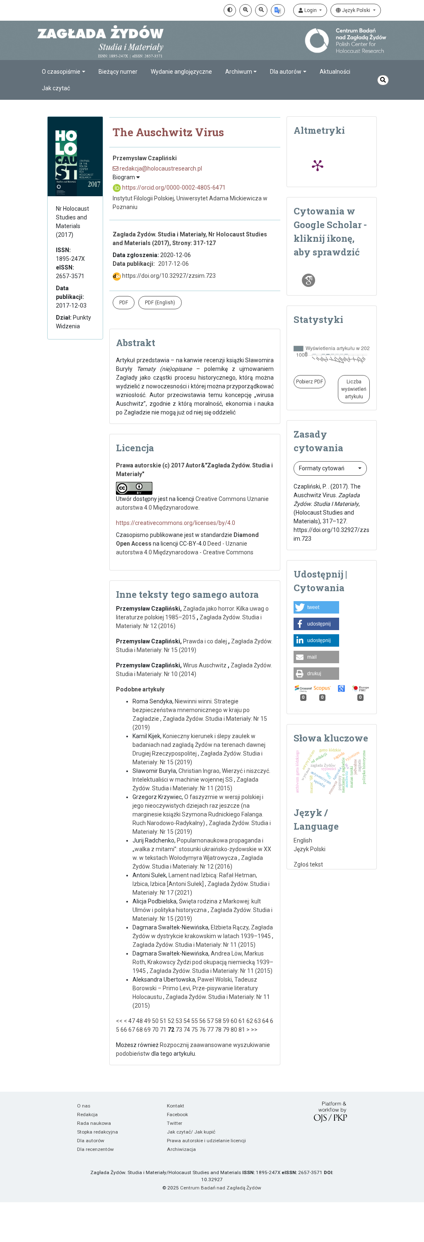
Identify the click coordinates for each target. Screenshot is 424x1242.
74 (186, 1029)
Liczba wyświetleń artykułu (353, 389)
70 (155, 1029)
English (303, 840)
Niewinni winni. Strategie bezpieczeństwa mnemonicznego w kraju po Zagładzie (191, 710)
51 (163, 1021)
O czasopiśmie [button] (61, 71)
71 (163, 1029)
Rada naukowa (94, 1123)
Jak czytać (56, 88)
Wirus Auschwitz (205, 665)
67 (131, 1029)
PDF (123, 303)
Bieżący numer (118, 71)
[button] (316, 607)
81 (241, 1029)
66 (123, 1029)
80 (234, 1029)
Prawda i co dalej (205, 641)
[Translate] (278, 10)
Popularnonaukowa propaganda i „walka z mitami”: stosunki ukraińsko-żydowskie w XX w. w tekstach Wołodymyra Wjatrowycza (201, 849)
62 (249, 1021)
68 (139, 1029)
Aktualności (335, 71)
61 (241, 1021)
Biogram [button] (124, 177)
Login (310, 10)
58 (218, 1021)
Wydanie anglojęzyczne (181, 71)
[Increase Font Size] (245, 10)
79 (226, 1029)
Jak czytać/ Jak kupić (191, 1132)
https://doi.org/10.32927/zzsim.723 (168, 275)
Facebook (177, 1114)
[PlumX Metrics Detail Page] (317, 165)
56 (202, 1021)
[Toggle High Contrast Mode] (230, 10)
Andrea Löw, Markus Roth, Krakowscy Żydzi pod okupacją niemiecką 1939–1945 (202, 962)
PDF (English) (160, 303)
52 (171, 1021)
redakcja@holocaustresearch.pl (160, 168)
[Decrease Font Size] (261, 10)
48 (139, 1021)
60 (234, 1021)
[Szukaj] (383, 80)
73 (179, 1029)
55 (194, 1021)
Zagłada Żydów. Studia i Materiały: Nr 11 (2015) (193, 944)
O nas (83, 1106)
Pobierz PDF (309, 382)
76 (202, 1029)
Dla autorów (90, 1140)
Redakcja (87, 1114)
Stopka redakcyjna (97, 1132)
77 (210, 1029)
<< (119, 1021)
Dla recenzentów (95, 1149)
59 (226, 1021)
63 (257, 1021)
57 (210, 1021)
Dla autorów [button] (285, 71)
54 (186, 1021)
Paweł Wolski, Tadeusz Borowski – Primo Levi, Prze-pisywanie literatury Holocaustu (195, 988)
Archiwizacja (181, 1149)
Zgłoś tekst (308, 864)
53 (179, 1021)
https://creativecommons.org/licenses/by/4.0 (175, 523)
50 (155, 1021)
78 (218, 1029)
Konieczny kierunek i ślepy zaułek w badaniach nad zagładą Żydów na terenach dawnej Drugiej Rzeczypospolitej (198, 745)
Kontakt (175, 1106)
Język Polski (356, 10)
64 (265, 1021)
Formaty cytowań (322, 468)
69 (147, 1029)
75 (194, 1029)
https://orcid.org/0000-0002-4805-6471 (173, 187)
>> (254, 1029)
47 (131, 1021)
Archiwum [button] (238, 71)
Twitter (174, 1123)
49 (147, 1021)
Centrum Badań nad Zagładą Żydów (220, 1188)
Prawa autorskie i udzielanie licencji (206, 1140)
